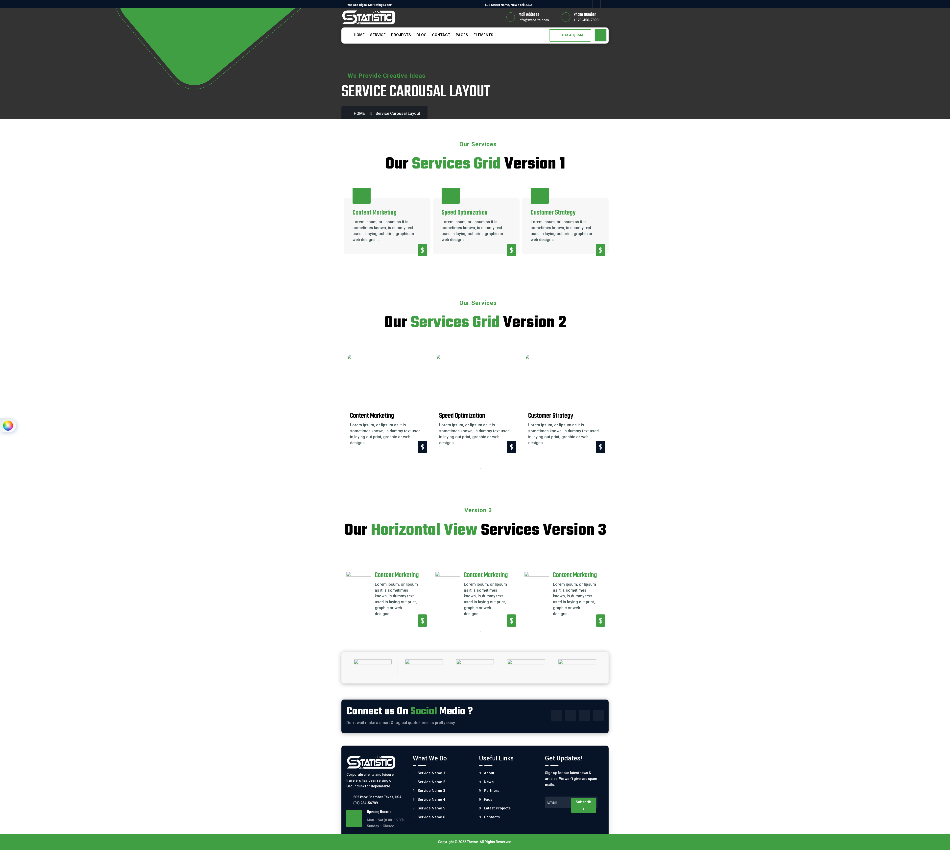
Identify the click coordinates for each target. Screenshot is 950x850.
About (489, 773)
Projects (401, 35)
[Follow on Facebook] (572, 4)
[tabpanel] (387, 226)
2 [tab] (480, 261)
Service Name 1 (431, 773)
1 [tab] (473, 261)
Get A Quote (572, 35)
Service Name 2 (431, 782)
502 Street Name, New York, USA (508, 5)
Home (359, 35)
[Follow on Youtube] (597, 4)
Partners (491, 790)
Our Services (478, 144)
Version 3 (478, 510)
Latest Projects (497, 808)
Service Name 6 (431, 817)
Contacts (492, 817)
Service (378, 35)
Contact (441, 35)
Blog (421, 35)
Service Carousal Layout (398, 113)
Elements (483, 35)
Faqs (488, 799)
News (489, 782)
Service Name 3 (431, 790)
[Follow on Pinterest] (605, 4)
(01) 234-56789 (365, 803)
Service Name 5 (431, 808)
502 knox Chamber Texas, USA (377, 797)
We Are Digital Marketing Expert (369, 5)
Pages (462, 35)
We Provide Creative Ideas (387, 75)
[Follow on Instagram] (588, 4)
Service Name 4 (431, 799)
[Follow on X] (580, 4)
